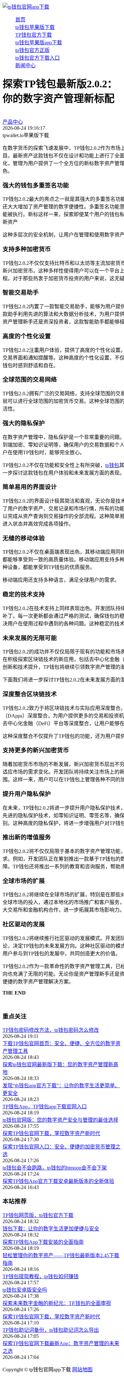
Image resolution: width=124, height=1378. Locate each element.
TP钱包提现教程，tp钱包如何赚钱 (41, 1276)
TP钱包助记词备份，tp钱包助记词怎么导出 (51, 1330)
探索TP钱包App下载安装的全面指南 (43, 1242)
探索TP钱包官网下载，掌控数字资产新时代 (51, 1133)
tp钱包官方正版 (32, 50)
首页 (20, 19)
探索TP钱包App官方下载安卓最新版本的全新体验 (58, 1181)
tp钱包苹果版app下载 (38, 42)
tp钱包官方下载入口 (37, 58)
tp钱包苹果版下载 (35, 27)
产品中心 (13, 122)
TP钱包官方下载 (33, 35)
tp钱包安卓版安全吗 (25, 1290)
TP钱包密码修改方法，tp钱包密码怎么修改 (51, 1030)
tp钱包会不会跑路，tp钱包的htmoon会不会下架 (55, 1167)
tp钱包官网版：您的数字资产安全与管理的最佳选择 (60, 1120)
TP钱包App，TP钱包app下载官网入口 (45, 1106)
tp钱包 (112, 465)
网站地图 (82, 1369)
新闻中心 (25, 65)
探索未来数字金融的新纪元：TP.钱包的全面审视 (57, 1303)
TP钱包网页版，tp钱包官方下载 (38, 1215)
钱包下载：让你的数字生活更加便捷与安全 (51, 1228)
